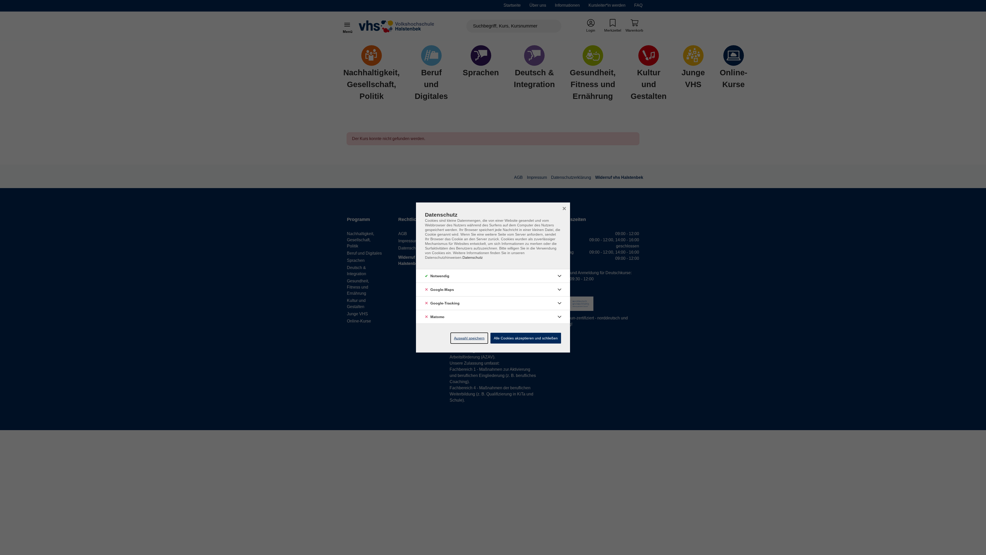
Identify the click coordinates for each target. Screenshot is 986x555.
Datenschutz (472, 257)
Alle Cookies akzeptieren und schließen (526, 338)
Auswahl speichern (469, 338)
